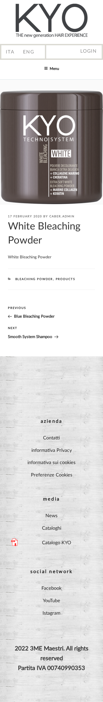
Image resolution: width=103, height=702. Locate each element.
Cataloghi (51, 528)
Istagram (51, 613)
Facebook (51, 588)
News (51, 516)
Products (66, 279)
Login (88, 51)
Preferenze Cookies (51, 475)
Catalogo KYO (56, 543)
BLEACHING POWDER (34, 279)
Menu (54, 69)
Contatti (51, 438)
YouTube (51, 600)
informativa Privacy (51, 450)
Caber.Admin (61, 216)
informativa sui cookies (51, 462)
